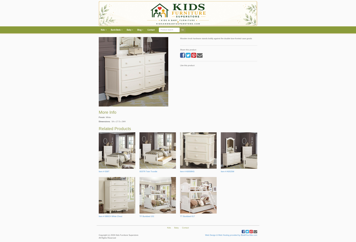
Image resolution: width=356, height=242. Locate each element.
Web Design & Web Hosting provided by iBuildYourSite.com (231, 235)
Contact (151, 29)
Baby (176, 228)
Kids (169, 228)
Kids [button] (103, 29)
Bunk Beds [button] (116, 29)
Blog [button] (139, 29)
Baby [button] (129, 29)
